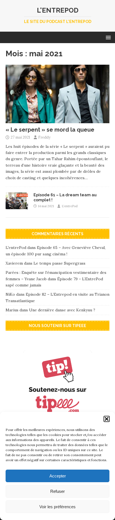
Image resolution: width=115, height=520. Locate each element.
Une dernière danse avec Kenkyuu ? (62, 310)
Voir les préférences (57, 506)
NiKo (10, 294)
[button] (106, 419)
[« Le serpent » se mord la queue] (57, 119)
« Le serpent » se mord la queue (50, 129)
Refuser (57, 491)
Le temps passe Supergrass (59, 263)
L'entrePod (70, 206)
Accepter (57, 476)
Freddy (44, 137)
